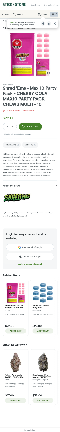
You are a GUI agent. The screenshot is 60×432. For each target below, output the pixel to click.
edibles (19, 28)
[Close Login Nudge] (54, 23)
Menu (7, 14)
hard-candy (31, 28)
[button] (32, 23)
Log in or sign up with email (30, 264)
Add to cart (15, 331)
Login (45, 14)
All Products (8, 28)
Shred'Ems (8, 84)
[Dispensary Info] (3, 21)
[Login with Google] (43, 23)
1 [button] (7, 126)
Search (20, 14)
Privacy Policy (29, 430)
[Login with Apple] (49, 23)
